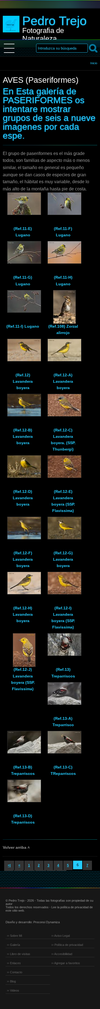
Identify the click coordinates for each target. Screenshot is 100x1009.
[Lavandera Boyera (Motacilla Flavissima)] (63, 469)
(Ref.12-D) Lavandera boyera (23, 497)
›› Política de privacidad (67, 944)
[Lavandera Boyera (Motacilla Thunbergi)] (63, 407)
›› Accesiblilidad (61, 954)
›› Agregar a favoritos (65, 963)
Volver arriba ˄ (16, 847)
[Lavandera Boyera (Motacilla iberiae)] (63, 530)
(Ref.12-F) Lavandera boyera (23, 559)
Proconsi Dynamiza (46, 922)
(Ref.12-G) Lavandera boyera (63, 559)
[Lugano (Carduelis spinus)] (22, 206)
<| (9, 865)
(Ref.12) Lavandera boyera (23, 381)
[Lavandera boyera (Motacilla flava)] (22, 407)
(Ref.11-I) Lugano (22, 326)
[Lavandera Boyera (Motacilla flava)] (22, 352)
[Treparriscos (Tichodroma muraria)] (22, 745)
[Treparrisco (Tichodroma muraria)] (63, 647)
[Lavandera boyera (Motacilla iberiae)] (22, 469)
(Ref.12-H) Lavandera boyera (23, 614)
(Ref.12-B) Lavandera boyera (23, 436)
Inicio (93, 63)
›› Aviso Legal (60, 935)
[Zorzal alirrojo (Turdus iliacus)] (63, 304)
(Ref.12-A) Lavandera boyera (63, 381)
